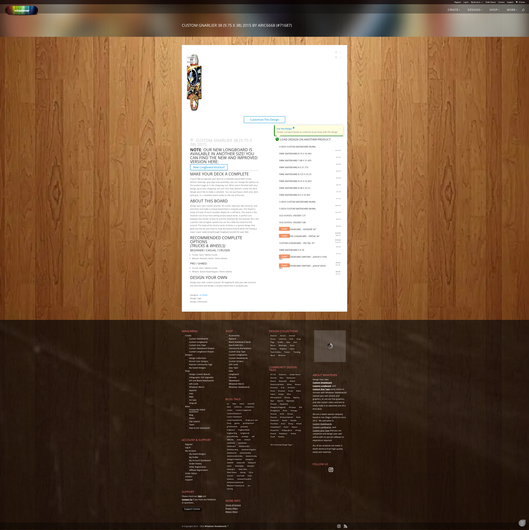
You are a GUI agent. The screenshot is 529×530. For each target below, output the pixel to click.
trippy (299, 430)
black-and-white (278, 384)
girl (273, 401)
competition (249, 407)
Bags (191, 396)
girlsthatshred (248, 423)
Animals (292, 335)
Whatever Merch (196, 387)
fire (289, 394)
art (228, 403)
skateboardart (244, 446)
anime (274, 378)
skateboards (231, 453)
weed (274, 433)
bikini (229, 407)
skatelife (230, 462)
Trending (296, 352)
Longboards (244, 433)
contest (230, 410)
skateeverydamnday (234, 456)
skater (229, 466)
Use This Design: (286, 128)
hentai (274, 404)
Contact (501, 2)
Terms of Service (233, 505)
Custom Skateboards (198, 338)
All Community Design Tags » (281, 445)
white (294, 433)
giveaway (244, 426)
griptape (291, 401)
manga (294, 410)
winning (230, 489)
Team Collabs (275, 352)
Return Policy (232, 512)
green (281, 401)
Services (232, 377)
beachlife (251, 403)
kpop (288, 342)
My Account (475, 2)
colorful (292, 387)
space (295, 427)
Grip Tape (233, 367)
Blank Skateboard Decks (240, 342)
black (293, 381)
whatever (230, 479)
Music (292, 345)
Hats (191, 393)
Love (295, 342)
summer (230, 476)
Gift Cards (193, 384)
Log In (466, 2)
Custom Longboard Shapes (201, 351)
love (285, 410)
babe (234, 403)
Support (510, 2)
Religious (283, 349)
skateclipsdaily (245, 453)
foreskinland (276, 397)
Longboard (234, 374)
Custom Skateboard (322, 383)
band (274, 381)
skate (239, 439)
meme (274, 414)
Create (453, 10)
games (237, 423)
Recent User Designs (198, 361)
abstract (283, 374)
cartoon (275, 387)
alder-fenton (295, 374)
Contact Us (187, 499)
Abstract (273, 335)
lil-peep (293, 407)
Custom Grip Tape (197, 345)
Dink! (291, 339)
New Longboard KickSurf (209, 167)
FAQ (200, 496)
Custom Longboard (322, 386)
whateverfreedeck (244, 479)
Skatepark (252, 462)
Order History (195, 463)
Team (191, 424)
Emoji (299, 339)
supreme (275, 430)
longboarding (232, 433)
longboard (231, 430)
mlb (282, 414)
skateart (247, 439)
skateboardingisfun (248, 449)
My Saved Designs (197, 367)
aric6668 (203, 295)
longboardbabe (244, 430)
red (283, 423)
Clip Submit (194, 421)
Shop (494, 10)
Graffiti (280, 342)
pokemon (275, 420)
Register (457, 2)
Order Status (491, 2)
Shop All (193, 403)
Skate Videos (232, 472)
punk (285, 420)
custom (282, 391)
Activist (283, 335)
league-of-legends (279, 407)
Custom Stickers (236, 361)
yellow (281, 437)
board (298, 384)
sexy (291, 423)
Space (292, 349)
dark (299, 391)
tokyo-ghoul (287, 430)
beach (242, 403)
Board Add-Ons (236, 345)
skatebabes (242, 443)
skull (286, 427)
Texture (287, 352)
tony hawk (240, 476)
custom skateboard (234, 417)
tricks (250, 476)
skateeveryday (251, 456)
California (238, 407)
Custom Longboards (198, 342)
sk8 (253, 436)
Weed (272, 355)
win (249, 485)
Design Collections (197, 358)
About (192, 418)
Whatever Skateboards (239, 387)
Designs (474, 10)
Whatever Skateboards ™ (217, 526)
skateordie (241, 462)
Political (273, 349)
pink (299, 417)
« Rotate (190, 57)
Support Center (192, 508)
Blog (191, 415)
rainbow (275, 423)
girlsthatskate (232, 426)
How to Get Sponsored (199, 428)
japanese (284, 404)
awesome (291, 378)
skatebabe (231, 443)
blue (290, 384)
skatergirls (231, 469)
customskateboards (234, 420)
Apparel (192, 390)
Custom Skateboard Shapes (201, 348)
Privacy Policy (232, 508)
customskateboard (234, 413)
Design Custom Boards (199, 374)
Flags (272, 342)
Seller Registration (197, 467)
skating (242, 472)
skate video (242, 469)
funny (229, 423)
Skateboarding (232, 449)
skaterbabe (239, 466)
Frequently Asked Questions (197, 410)
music (291, 414)
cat (283, 387)
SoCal (251, 472)
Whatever (282, 355)
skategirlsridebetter (234, 459)
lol (301, 407)
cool (273, 391)
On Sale (192, 400)
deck (273, 394)
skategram (249, 459)
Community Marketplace (240, 348)
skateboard (231, 446)
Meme (272, 345)
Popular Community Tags (200, 364)
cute (291, 391)
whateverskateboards (235, 482)
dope (282, 394)
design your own (251, 420)
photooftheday (232, 436)
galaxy (297, 397)
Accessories (234, 335)
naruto (274, 417)
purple (294, 420)
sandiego (244, 436)
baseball (283, 381)
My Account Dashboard (200, 460)
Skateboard (234, 380)
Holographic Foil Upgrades (201, 377)
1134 (274, 374)
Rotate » (190, 62)
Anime (272, 339)
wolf (273, 437)
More (511, 10)
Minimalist (283, 345)
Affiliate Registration (198, 470)
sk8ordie (230, 439)
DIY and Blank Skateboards (201, 380)
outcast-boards (287, 417)
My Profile (193, 457)
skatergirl (250, 466)
